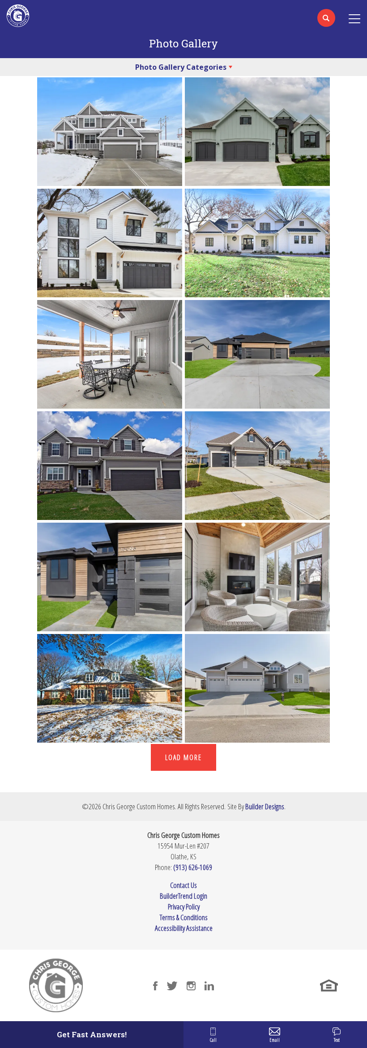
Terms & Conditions (184, 917)
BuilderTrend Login (183, 896)
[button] (326, 24)
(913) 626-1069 (192, 867)
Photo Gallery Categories (180, 67)
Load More (183, 757)
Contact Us (183, 885)
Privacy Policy (184, 906)
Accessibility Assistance (184, 928)
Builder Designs (264, 806)
